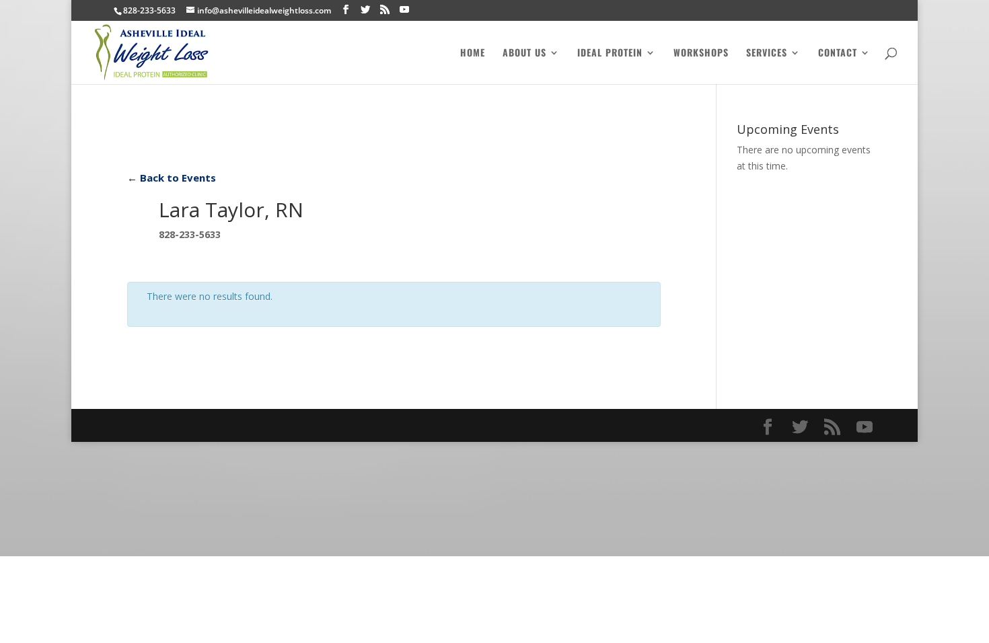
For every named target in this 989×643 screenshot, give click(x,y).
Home (472, 53)
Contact (837, 53)
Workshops (701, 53)
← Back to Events (171, 177)
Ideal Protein (610, 53)
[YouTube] (404, 10)
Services (766, 53)
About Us (524, 53)
